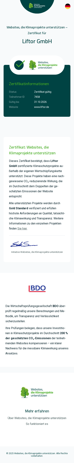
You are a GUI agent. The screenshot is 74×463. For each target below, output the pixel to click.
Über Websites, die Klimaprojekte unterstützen (37, 418)
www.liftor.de (41, 107)
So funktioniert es (37, 424)
